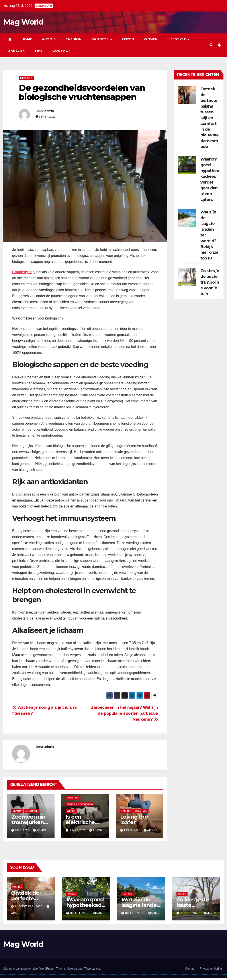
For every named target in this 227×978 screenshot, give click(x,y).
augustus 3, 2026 (28, 906)
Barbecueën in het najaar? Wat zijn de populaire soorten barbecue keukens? (124, 713)
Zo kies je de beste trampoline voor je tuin (209, 282)
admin (49, 111)
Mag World (23, 22)
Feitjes (127, 894)
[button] (211, 45)
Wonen (151, 39)
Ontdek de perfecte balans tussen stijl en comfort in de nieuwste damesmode (209, 118)
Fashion (74, 39)
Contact (61, 51)
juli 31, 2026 (80, 913)
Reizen (127, 39)
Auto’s (49, 39)
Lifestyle (177, 39)
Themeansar (92, 968)
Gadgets (100, 39)
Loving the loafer (134, 819)
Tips (38, 51)
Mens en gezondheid (80, 804)
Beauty (17, 811)
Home (27, 39)
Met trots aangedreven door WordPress (29, 968)
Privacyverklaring (211, 968)
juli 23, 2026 (135, 913)
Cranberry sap (23, 272)
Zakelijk (16, 51)
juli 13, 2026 (190, 913)
